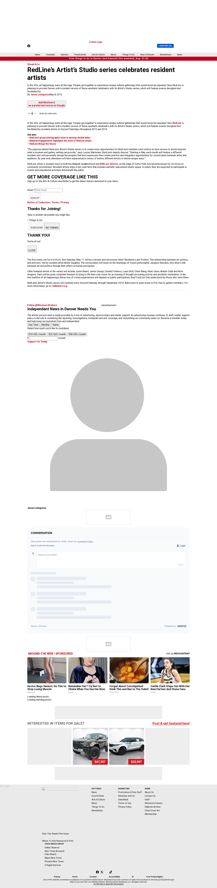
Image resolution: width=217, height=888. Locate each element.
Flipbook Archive (153, 807)
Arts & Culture (98, 54)
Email (31, 190)
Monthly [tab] (45, 324)
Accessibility (114, 877)
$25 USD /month (57, 334)
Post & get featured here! (171, 723)
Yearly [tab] (56, 324)
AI (133, 877)
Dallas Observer (52, 847)
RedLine (177, 123)
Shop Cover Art (152, 810)
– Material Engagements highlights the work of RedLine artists (59, 140)
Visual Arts (33, 64)
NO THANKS (52, 227)
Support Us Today (37, 341)
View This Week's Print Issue (55, 834)
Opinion (64, 54)
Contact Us (150, 796)
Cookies (93, 877)
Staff (147, 799)
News (37, 54)
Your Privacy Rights (154, 877)
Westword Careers (154, 803)
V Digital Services (53, 865)
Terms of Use (124, 803)
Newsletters (165, 54)
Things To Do (128, 54)
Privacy (65, 202)
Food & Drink (80, 54)
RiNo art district (109, 164)
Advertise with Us (126, 796)
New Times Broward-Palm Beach (55, 852)
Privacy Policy (125, 807)
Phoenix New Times (54, 861)
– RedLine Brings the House (41, 143)
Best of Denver (147, 54)
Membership (151, 814)
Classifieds (123, 799)
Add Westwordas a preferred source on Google (46, 104)
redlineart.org (59, 286)
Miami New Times (53, 858)
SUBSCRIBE (36, 227)
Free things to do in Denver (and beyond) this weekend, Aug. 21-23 (108, 58)
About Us (149, 792)
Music (113, 54)
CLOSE (32, 250)
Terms (55, 202)
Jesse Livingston (40, 94)
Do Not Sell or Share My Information (109, 884)
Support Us (165, 46)
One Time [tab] (33, 324)
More (179, 54)
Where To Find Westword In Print (57, 841)
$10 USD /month (37, 334)
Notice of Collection (38, 202)
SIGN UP (34, 198)
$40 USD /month (77, 334)
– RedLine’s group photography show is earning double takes (58, 137)
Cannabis (50, 54)
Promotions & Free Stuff (130, 792)
